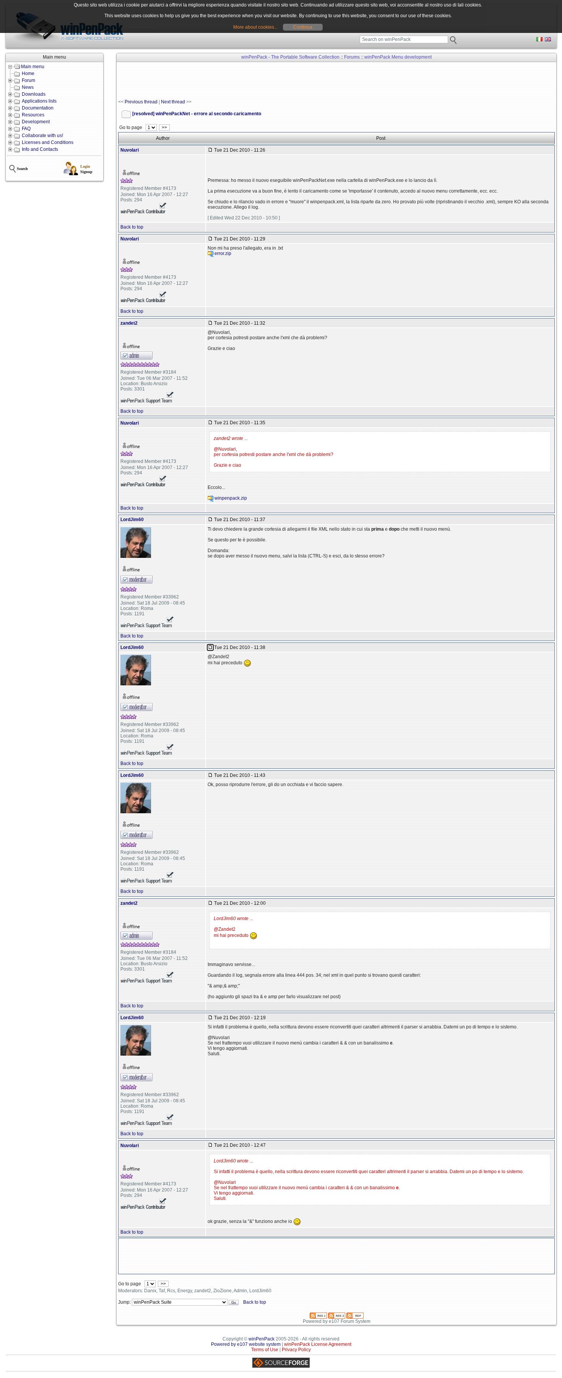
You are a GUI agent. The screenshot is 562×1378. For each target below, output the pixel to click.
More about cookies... (255, 27)
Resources (33, 115)
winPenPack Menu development (398, 57)
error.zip (222, 253)
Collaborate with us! (42, 135)
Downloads (33, 94)
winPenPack (262, 1339)
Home (28, 73)
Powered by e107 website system (246, 1344)
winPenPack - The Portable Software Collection (290, 57)
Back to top (131, 227)
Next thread (173, 102)
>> (164, 127)
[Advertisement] (257, 81)
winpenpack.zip (230, 498)
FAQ (26, 128)
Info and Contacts (40, 149)
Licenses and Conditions (47, 142)
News (28, 87)
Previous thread (141, 102)
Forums (352, 57)
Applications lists (39, 101)
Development (36, 121)
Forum (28, 80)
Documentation (38, 108)
